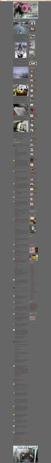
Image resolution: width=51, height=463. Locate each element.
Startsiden (21, 440)
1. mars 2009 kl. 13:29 (18, 198)
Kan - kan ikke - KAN (33, 292)
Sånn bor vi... (34, 124)
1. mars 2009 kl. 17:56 (18, 284)
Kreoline (16, 413)
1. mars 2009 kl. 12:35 (18, 180)
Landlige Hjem (32, 207)
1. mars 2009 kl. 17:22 (18, 276)
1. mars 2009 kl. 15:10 (18, 235)
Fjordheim (16, 190)
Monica (16, 182)
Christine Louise (17, 340)
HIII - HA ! (32, 286)
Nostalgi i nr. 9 (32, 88)
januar (32, 296)
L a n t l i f (31, 103)
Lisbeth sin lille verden (33, 187)
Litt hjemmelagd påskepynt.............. (35, 140)
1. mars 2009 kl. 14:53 (18, 225)
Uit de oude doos (35, 84)
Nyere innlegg (15, 440)
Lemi (15, 286)
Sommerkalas (35, 173)
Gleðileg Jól (34, 183)
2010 (31, 268)
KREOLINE (31, 197)
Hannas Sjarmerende (33, 133)
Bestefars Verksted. (17, 159)
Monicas (16, 176)
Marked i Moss (35, 193)
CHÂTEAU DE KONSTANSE (32, 158)
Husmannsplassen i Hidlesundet (33, 113)
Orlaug (16, 322)
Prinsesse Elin (32, 123)
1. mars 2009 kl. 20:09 (18, 310)
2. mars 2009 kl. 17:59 (18, 417)
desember (32, 270)
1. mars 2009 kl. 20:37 (18, 349)
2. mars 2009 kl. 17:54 (18, 411)
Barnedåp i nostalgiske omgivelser (34, 90)
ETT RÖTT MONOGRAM (33, 128)
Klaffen (16, 200)
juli (31, 276)
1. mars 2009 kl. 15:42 (18, 247)
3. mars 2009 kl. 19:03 (18, 437)
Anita (15, 305)
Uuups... (32, 293)
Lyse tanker (32, 290)
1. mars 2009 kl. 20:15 (18, 320)
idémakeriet (31, 202)
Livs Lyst (31, 69)
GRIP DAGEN (33, 285)
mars (32, 281)
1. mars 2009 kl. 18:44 (18, 303)
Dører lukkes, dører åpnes (34, 283)
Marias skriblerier (17, 419)
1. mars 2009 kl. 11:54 (18, 147)
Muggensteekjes (17, 249)
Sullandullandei (16, 312)
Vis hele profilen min (33, 310)
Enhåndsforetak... (33, 291)
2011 (31, 267)
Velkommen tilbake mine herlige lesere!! (35, 80)
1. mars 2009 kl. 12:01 (18, 157)
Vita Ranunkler (32, 118)
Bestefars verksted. (32, 138)
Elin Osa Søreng (17, 378)
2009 (31, 269)
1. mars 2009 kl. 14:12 (18, 206)
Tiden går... (34, 94)
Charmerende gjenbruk (33, 192)
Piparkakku (31, 108)
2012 (31, 266)
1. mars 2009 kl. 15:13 (18, 241)
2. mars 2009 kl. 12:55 (18, 403)
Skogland (31, 93)
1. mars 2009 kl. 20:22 (18, 338)
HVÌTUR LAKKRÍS (32, 182)
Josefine (16, 328)
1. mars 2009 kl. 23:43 (18, 376)
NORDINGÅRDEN (32, 98)
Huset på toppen (17, 405)
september (32, 274)
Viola (15, 278)
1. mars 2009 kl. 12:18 (18, 174)
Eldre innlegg (26, 440)
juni (31, 277)
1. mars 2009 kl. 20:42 (18, 356)
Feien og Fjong (32, 208)
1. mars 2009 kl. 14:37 (18, 216)
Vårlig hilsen (32, 284)
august (32, 275)
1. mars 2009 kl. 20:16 (18, 326)
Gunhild (16, 243)
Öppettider (34, 119)
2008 (31, 297)
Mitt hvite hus (16, 218)
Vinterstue (34, 153)
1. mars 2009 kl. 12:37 (18, 188)
